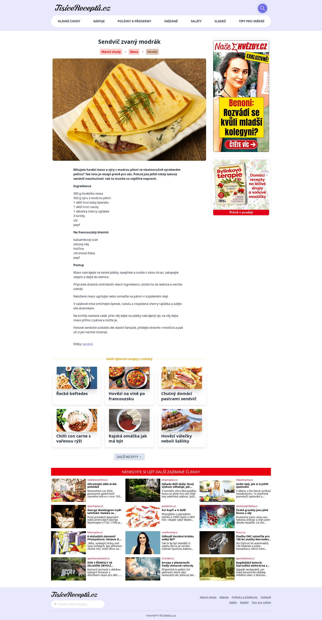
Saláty (196, 21)
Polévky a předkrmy (134, 21)
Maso (134, 52)
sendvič (88, 344)
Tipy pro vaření (251, 21)
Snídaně (171, 21)
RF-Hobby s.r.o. (168, 615)
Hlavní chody (69, 21)
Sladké (220, 21)
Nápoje (99, 21)
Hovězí (152, 52)
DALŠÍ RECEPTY (127, 457)
